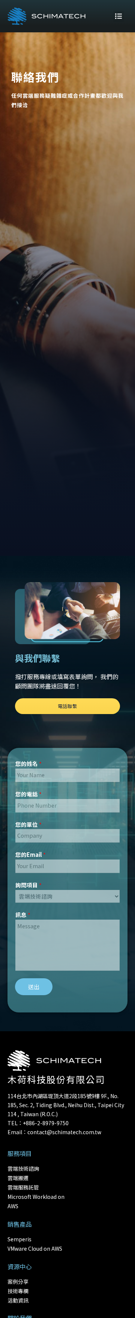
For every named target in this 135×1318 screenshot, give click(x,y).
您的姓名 (28, 763)
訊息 (22, 915)
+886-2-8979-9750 (46, 1123)
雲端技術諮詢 (23, 1168)
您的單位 (28, 824)
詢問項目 (28, 885)
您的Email (30, 854)
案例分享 (18, 1281)
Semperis (20, 1239)
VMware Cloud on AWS (35, 1248)
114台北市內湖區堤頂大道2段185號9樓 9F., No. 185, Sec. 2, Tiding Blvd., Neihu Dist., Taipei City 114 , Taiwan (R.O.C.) (66, 1105)
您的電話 (28, 794)
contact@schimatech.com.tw (64, 1132)
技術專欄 (18, 1291)
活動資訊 (18, 1300)
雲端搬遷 (18, 1178)
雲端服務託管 (23, 1187)
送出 (33, 987)
